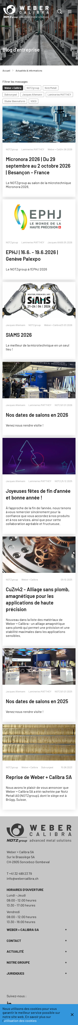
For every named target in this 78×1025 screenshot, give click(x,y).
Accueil (6, 70)
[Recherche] (60, 11)
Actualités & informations (29, 70)
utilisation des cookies (20, 1021)
